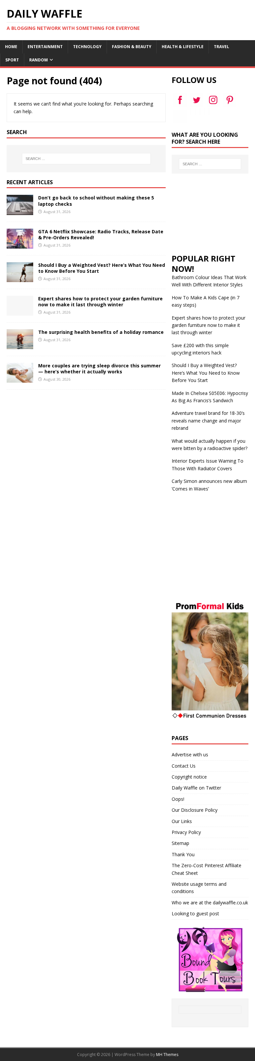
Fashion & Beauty (131, 46)
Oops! (178, 799)
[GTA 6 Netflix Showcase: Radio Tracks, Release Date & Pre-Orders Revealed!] (20, 244)
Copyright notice (189, 777)
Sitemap (180, 843)
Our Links (182, 821)
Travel (221, 46)
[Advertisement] (210, 213)
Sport (12, 60)
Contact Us (184, 766)
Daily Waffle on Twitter (196, 788)
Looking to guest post (195, 913)
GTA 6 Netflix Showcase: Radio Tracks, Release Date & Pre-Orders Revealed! (100, 234)
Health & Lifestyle (183, 46)
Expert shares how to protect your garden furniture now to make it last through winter (100, 301)
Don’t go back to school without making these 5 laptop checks (96, 200)
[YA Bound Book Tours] (210, 988)
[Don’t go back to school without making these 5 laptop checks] (20, 211)
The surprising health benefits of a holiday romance (101, 332)
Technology (87, 46)
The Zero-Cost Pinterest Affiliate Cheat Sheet (206, 869)
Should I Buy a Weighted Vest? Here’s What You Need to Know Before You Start (101, 268)
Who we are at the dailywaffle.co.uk (210, 902)
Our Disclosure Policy (194, 810)
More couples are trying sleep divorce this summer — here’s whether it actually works (99, 368)
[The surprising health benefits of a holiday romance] (20, 345)
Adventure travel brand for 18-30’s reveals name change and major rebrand (208, 420)
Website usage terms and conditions (199, 887)
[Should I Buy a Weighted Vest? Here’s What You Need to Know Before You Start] (20, 278)
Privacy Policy (186, 832)
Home (11, 46)
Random (38, 60)
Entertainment (45, 46)
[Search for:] (86, 158)
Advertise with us (190, 754)
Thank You (183, 854)
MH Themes (167, 1054)
